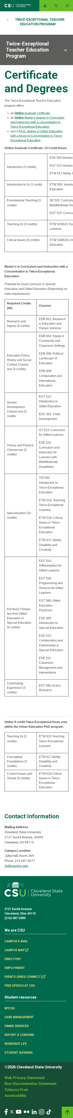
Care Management (19, 1017)
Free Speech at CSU (19, 985)
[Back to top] (67, 1112)
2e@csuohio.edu (16, 866)
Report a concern (19, 1035)
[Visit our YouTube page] (18, 1111)
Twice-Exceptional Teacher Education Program (27, 50)
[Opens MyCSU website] (45, 5)
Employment (14, 968)
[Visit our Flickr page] (26, 1111)
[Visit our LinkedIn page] (34, 1111)
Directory (12, 959)
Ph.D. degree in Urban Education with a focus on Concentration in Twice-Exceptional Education (36, 136)
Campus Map (14, 950)
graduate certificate (32, 113)
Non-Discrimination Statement (30, 1083)
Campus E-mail (16, 941)
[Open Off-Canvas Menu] (67, 5)
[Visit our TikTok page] (48, 1111)
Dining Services (16, 1026)
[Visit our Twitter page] (11, 1111)
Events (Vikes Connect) (23, 977)
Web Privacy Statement (24, 1078)
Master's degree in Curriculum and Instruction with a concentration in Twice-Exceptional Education (37, 122)
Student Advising (18, 1052)
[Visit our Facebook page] (6, 1111)
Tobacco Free (16, 1089)
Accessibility (15, 1095)
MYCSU (9, 1008)
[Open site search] (56, 5)
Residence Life (15, 1044)
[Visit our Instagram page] (41, 1111)
